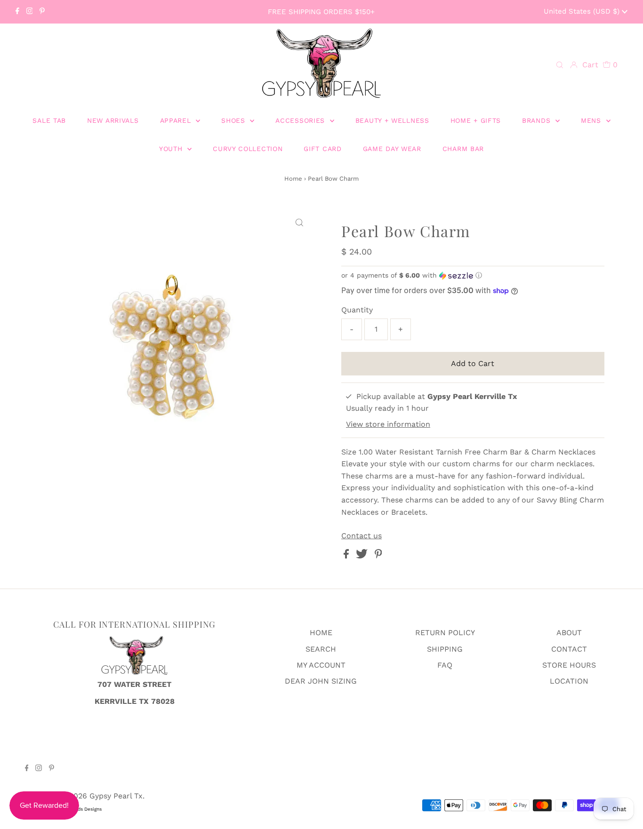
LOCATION (569, 681)
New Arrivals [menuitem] (112, 120)
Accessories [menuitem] (301, 120)
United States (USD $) (583, 11)
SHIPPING (445, 649)
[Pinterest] (42, 11)
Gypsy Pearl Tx (116, 795)
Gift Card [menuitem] (322, 148)
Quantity (357, 309)
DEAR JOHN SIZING (321, 681)
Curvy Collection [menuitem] (247, 148)
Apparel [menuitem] (177, 120)
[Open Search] (560, 65)
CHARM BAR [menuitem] (463, 148)
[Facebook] (17, 11)
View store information (388, 424)
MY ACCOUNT (321, 665)
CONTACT (569, 649)
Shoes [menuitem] (234, 120)
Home (293, 178)
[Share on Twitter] (363, 555)
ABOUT (569, 632)
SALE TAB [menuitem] (49, 120)
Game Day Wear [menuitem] (392, 148)
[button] (472, 275)
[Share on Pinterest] (378, 555)
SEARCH (320, 649)
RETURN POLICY (445, 632)
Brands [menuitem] (537, 120)
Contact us (361, 536)
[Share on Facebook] (347, 555)
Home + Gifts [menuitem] (475, 120)
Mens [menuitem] (592, 120)
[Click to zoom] (299, 223)
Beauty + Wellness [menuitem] (392, 120)
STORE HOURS (569, 665)
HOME (321, 632)
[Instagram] (29, 11)
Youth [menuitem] (172, 148)
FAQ (444, 665)
